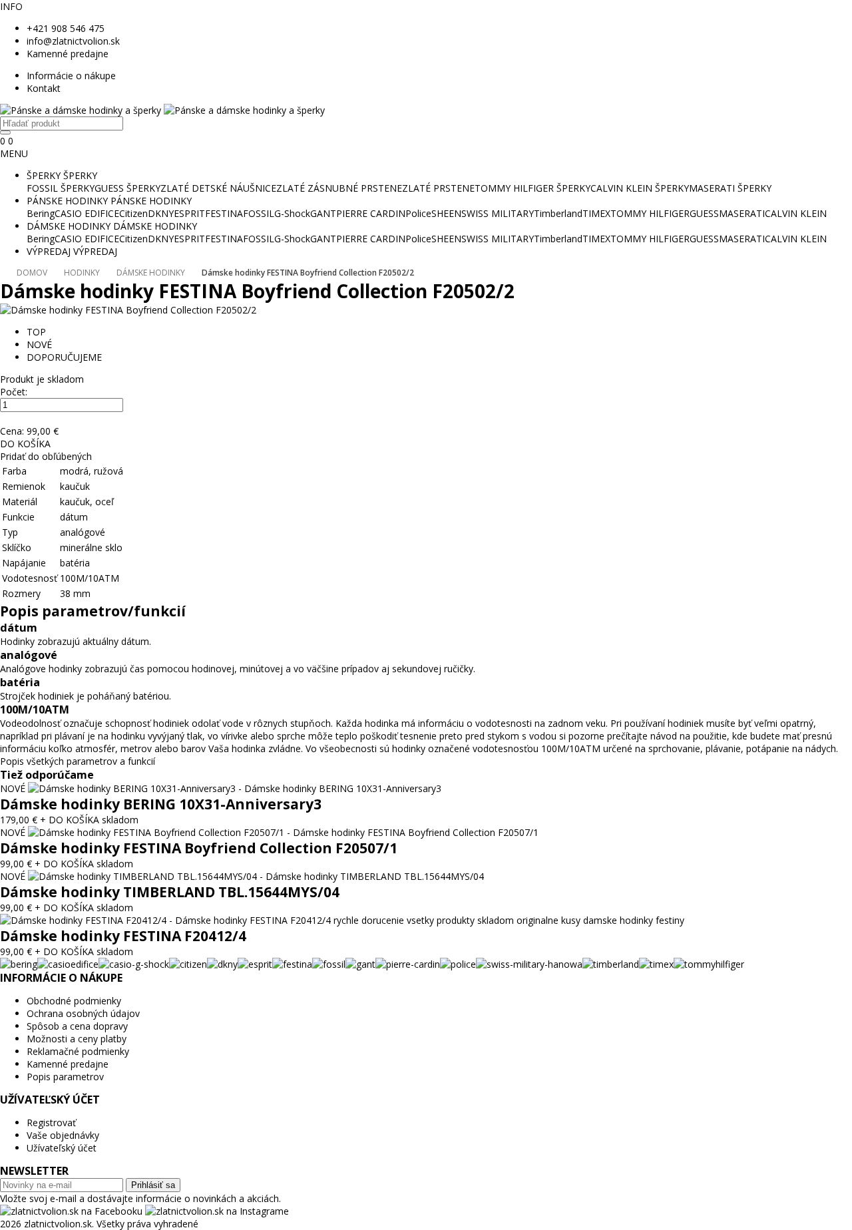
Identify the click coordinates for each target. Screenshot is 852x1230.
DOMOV (32, 272)
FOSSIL (258, 213)
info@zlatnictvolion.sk (73, 41)
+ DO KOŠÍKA (69, 819)
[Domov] (162, 110)
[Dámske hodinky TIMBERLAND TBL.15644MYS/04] (256, 876)
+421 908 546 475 (66, 28)
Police (418, 213)
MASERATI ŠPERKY (730, 188)
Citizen (133, 213)
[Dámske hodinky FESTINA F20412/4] (342, 920)
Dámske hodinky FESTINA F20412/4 (123, 935)
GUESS (704, 213)
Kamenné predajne (67, 53)
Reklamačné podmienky (78, 1051)
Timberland (558, 213)
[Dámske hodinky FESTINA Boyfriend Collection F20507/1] (283, 832)
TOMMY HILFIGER (650, 213)
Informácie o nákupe (71, 75)
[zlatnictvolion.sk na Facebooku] (72, 1211)
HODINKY (82, 272)
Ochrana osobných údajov (83, 1013)
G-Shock (292, 213)
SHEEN (446, 213)
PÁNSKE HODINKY (67, 200)
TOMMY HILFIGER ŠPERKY (532, 188)
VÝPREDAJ (49, 251)
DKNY (161, 213)
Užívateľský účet (62, 1147)
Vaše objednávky (63, 1135)
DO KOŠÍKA (25, 443)
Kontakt (44, 88)
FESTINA (224, 213)
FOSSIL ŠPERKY (61, 188)
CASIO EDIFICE (87, 213)
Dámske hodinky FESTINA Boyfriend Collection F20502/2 (308, 272)
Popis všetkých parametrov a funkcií (77, 761)
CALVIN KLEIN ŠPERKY (639, 188)
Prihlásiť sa (153, 1185)
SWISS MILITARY (497, 213)
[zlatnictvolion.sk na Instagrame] (217, 1211)
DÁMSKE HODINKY (68, 226)
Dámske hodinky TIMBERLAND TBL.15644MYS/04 (169, 892)
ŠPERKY (44, 175)
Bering (41, 213)
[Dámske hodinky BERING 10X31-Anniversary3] (234, 788)
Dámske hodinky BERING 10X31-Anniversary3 (160, 804)
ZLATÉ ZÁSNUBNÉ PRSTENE (339, 188)
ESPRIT (189, 213)
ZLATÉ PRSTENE (438, 188)
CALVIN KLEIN (796, 213)
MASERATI (742, 213)
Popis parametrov (65, 1076)
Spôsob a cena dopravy (77, 1026)
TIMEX (596, 213)
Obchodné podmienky (74, 1000)
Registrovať (51, 1122)
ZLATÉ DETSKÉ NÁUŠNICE (218, 188)
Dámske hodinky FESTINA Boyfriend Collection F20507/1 (198, 848)
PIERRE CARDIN (370, 213)
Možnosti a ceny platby (76, 1038)
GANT (323, 213)
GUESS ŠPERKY (127, 188)
